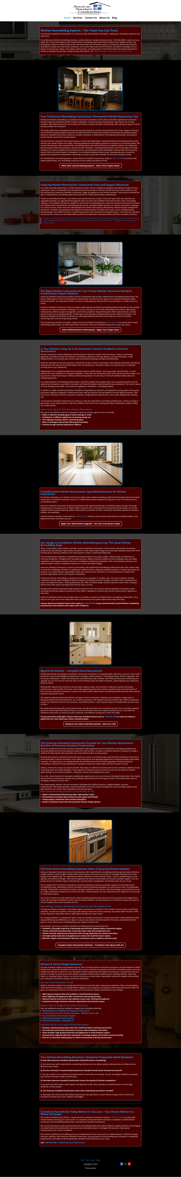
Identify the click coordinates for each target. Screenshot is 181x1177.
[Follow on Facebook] (121, 1163)
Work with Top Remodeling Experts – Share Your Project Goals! (90, 165)
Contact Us (91, 18)
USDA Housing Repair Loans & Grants (58, 1018)
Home (67, 18)
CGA (87, 1160)
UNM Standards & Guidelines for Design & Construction (66, 1011)
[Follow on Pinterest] (129, 1163)
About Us (104, 18)
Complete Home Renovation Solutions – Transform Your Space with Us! (91, 945)
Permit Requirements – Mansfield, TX (58, 1020)
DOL (93, 1160)
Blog (114, 18)
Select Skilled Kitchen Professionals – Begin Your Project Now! (90, 329)
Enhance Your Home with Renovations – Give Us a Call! (90, 724)
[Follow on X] (125, 1163)
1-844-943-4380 (100, 51)
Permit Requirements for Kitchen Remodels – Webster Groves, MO (70, 1013)
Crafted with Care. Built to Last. (71, 1142)
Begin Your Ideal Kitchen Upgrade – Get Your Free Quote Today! (90, 523)
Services (77, 18)
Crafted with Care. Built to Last (119, 51)
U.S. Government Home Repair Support (59, 1016)
